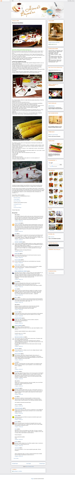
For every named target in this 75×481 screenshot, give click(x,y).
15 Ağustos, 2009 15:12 (19, 359)
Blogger (32, 478)
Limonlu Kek (17, 388)
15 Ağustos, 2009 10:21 (19, 346)
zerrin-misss (17, 447)
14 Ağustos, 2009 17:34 (19, 286)
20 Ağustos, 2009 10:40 (19, 445)
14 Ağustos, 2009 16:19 (19, 251)
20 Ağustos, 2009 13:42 (19, 456)
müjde (16, 281)
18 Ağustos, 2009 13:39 (19, 394)
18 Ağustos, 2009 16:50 (19, 413)
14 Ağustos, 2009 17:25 (19, 279)
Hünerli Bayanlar (55, 166)
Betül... (16, 297)
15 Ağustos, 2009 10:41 (19, 351)
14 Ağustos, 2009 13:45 (19, 220)
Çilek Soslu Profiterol (17, 207)
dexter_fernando (18, 353)
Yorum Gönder (16, 458)
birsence (16, 421)
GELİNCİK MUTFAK (18, 318)
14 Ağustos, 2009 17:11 (19, 268)
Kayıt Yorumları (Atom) (30, 466)
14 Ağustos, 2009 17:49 (19, 302)
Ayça (16, 233)
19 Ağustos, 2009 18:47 (19, 439)
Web (50, 166)
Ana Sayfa (28, 463)
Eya (15, 362)
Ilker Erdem (17, 371)
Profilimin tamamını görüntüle (53, 42)
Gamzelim (16, 311)
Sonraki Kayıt (15, 463)
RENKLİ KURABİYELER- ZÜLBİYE (21, 271)
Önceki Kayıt (42, 463)
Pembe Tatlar (17, 253)
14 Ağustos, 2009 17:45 (19, 295)
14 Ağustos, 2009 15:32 (19, 231)
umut (16, 396)
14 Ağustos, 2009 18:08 (19, 315)
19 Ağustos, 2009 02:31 (19, 419)
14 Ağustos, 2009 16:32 (19, 257)
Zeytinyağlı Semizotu (17, 204)
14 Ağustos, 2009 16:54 (19, 262)
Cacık (15, 205)
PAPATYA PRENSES (18, 325)
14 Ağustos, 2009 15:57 (19, 239)
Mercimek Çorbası (17, 197)
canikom (16, 415)
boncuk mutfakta (18, 259)
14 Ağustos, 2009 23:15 (19, 323)
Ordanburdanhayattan (19, 408)
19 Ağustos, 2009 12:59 (19, 426)
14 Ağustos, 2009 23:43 (19, 334)
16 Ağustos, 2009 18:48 (19, 378)
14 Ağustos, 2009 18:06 (19, 309)
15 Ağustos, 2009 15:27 (19, 369)
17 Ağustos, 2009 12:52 (19, 386)
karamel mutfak (17, 223)
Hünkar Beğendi (16, 199)
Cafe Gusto (17, 348)
